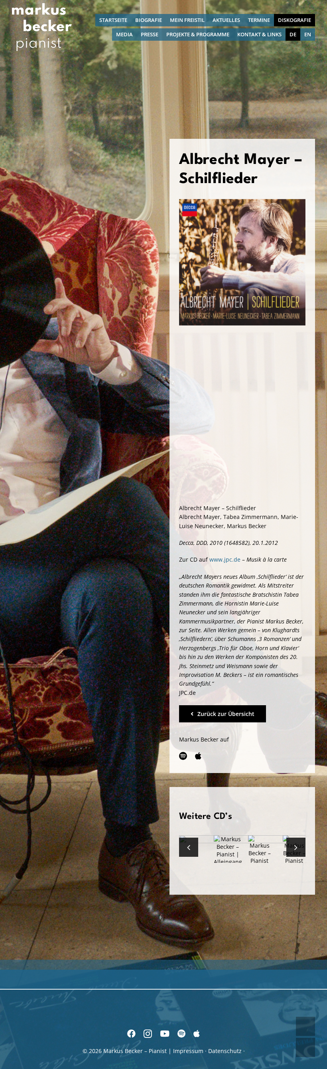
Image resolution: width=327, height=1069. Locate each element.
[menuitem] (293, 34)
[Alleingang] (228, 850)
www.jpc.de (224, 559)
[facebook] (131, 1034)
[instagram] (148, 1034)
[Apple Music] (198, 756)
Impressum (188, 1051)
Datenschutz (225, 1051)
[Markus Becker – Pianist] (42, 6)
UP (305, 1026)
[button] (188, 847)
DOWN (305, 1047)
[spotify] (183, 756)
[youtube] (164, 1034)
